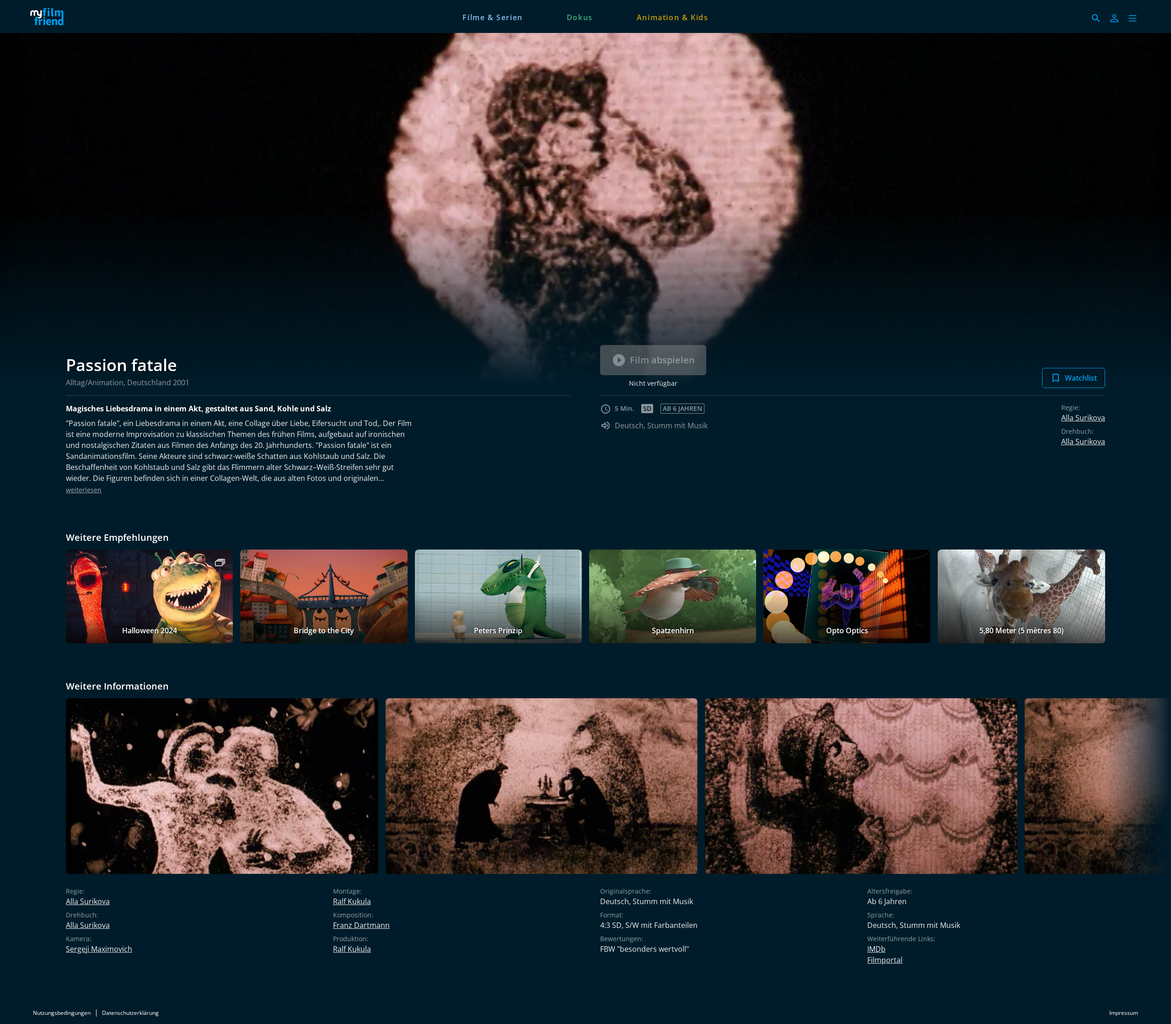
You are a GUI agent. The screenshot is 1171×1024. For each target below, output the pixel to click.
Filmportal (884, 960)
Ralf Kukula (352, 901)
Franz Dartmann (361, 925)
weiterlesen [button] (84, 489)
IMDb (876, 949)
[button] (1132, 18)
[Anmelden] (1114, 18)
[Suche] (1096, 18)
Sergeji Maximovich (99, 949)
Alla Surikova (1083, 418)
